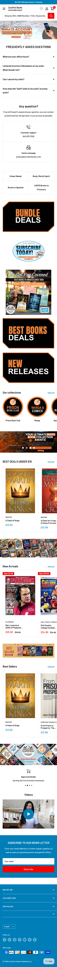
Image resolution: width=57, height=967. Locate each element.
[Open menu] (4, 9)
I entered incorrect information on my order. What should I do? (23, 68)
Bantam (8, 517)
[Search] (51, 16)
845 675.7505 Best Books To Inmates (28, 2)
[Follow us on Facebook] (4, 940)
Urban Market (16, 176)
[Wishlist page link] (41, 8)
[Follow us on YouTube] (25, 940)
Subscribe (28, 869)
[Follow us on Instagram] (14, 940)
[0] (52, 8)
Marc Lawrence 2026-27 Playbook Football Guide (13, 626)
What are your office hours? (16, 56)
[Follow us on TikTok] (30, 940)
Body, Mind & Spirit (41, 176)
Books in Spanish (16, 187)
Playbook (9, 622)
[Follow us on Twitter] (9, 940)
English (7, 926)
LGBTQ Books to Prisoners (41, 187)
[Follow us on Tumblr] (35, 940)
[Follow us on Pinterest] (19, 940)
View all (51, 393)
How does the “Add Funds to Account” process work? (25, 90)
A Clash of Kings (12, 520)
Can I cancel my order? (13, 79)
